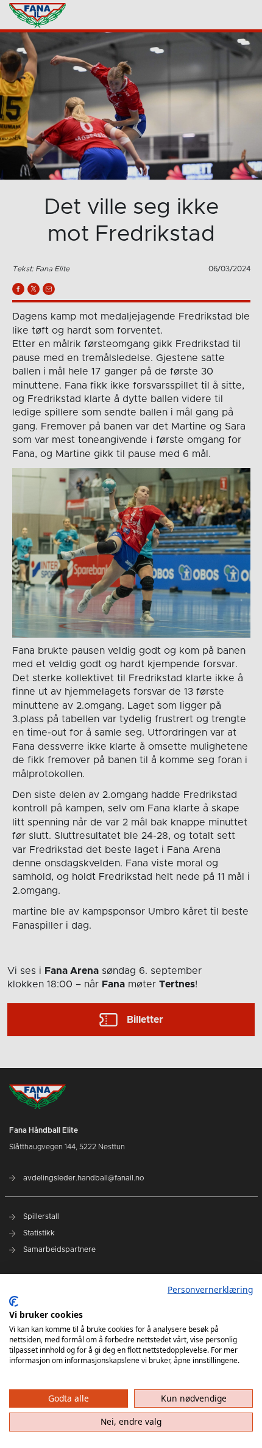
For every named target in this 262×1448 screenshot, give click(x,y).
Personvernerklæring (210, 1289)
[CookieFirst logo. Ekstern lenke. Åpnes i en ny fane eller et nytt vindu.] (13, 1301)
